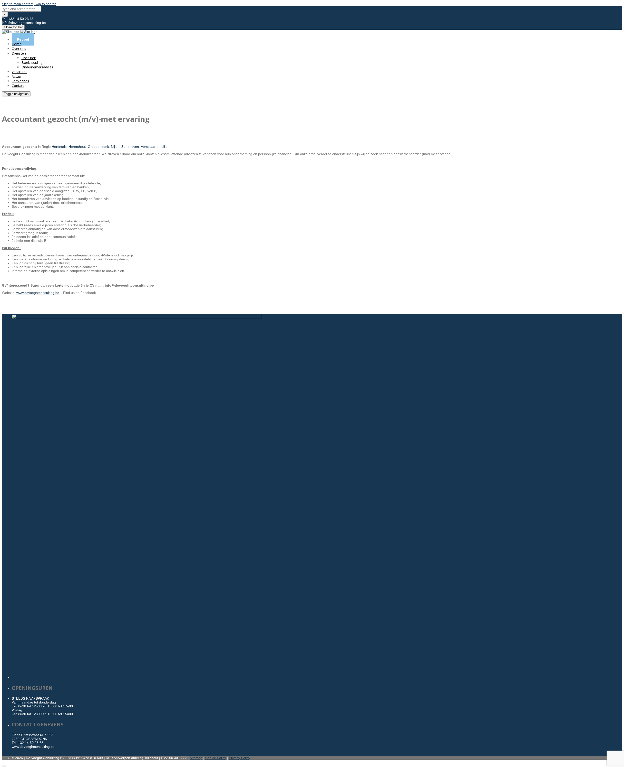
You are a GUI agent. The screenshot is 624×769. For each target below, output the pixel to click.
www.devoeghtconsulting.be (37, 293)
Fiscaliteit (28, 58)
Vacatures (19, 71)
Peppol (23, 39)
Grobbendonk (98, 147)
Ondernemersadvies (37, 67)
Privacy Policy (239, 758)
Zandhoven (130, 147)
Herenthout (77, 147)
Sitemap (196, 758)
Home (16, 44)
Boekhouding (31, 62)
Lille (164, 147)
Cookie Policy (215, 758)
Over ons (19, 48)
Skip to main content (17, 4)
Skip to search (45, 4)
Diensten (19, 53)
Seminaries (20, 81)
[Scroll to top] (4, 766)
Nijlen (115, 147)
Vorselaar (148, 147)
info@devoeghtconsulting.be (34, 750)
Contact (18, 85)
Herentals (59, 147)
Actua (16, 76)
